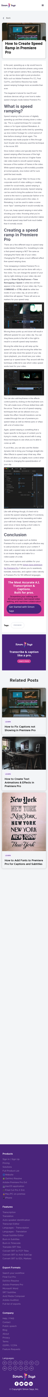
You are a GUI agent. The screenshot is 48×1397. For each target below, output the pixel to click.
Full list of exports (12, 1304)
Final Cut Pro (9, 1277)
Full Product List (11, 1171)
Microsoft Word (10, 1289)
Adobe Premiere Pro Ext (15, 1182)
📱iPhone (7, 1198)
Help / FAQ (8, 1318)
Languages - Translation (15, 1232)
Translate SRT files (12, 1247)
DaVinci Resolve (14, 1179)
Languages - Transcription (16, 1228)
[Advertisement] (24, 979)
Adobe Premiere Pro (13, 1285)
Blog (5, 1330)
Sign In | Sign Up (11, 1159)
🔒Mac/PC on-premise (14, 1194)
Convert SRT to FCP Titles (16, 1251)
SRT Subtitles (9, 1292)
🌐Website (8, 1175)
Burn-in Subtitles (11, 1239)
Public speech (10, 1326)
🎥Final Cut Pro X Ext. (14, 1190)
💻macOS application (13, 1186)
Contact (6, 1322)
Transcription (9, 1212)
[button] (43, 5)
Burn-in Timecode (11, 1243)
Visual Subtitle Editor (13, 1235)
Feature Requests (11, 1349)
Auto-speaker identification (16, 1220)
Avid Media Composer (14, 1296)
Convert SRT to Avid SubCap (17, 1255)
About (6, 1334)
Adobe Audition (11, 1300)
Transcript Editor (11, 1224)
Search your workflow (13, 1273)
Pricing (6, 1163)
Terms (5, 1342)
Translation (8, 1216)
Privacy (6, 1338)
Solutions (7, 1167)
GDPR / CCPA (10, 1345)
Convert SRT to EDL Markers (17, 1259)
